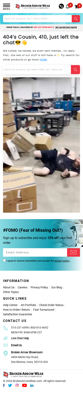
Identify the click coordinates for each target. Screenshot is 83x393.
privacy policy (62, 260)
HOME (43, 59)
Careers (22, 287)
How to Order (11, 309)
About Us (9, 287)
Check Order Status (51, 305)
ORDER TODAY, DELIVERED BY (29, 27)
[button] (67, 6)
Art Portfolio (28, 305)
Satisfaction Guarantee (17, 314)
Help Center (10, 305)
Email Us (16, 345)
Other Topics (11, 292)
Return (26, 309)
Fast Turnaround (43, 309)
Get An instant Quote (66, 27)
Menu (6, 9)
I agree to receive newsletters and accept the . (38, 260)
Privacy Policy (39, 287)
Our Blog (56, 287)
